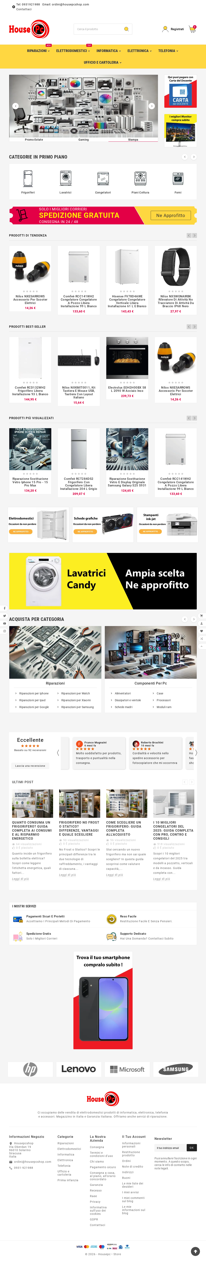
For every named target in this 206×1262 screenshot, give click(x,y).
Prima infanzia (68, 1180)
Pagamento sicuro (103, 1167)
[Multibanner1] (38, 525)
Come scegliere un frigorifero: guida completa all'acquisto (123, 828)
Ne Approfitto (170, 215)
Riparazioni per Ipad (32, 700)
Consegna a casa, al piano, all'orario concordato (103, 1176)
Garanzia (96, 1184)
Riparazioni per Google (34, 707)
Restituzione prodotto (131, 1153)
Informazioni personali (131, 1145)
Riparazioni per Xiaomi (76, 700)
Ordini (126, 1161)
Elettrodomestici (69, 1148)
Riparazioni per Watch (75, 693)
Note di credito (132, 1166)
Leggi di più (20, 878)
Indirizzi (128, 1172)
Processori (164, 700)
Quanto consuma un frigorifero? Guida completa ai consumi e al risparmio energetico (32, 830)
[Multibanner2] (103, 525)
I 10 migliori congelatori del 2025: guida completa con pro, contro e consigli (173, 830)
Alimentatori (123, 693)
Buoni (126, 1177)
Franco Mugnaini (95, 742)
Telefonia (64, 1165)
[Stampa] (83, 106)
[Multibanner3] (167, 525)
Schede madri (124, 707)
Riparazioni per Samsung (77, 707)
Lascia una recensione (30, 765)
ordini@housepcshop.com (32, 1161)
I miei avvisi (130, 1192)
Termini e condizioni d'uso (101, 1154)
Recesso (96, 1190)
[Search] (126, 29)
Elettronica (65, 1160)
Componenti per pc (151, 683)
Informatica (66, 1154)
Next (194, 235)
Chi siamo (97, 1161)
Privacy (95, 1201)
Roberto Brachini (152, 742)
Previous (189, 235)
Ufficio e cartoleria (64, 1173)
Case (160, 693)
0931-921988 (23, 1167)
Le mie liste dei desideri (132, 1185)
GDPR (94, 1219)
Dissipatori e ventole (128, 700)
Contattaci (24, 9)
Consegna (97, 1147)
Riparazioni (55, 683)
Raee (93, 1196)
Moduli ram (164, 707)
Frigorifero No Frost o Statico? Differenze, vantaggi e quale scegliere (79, 828)
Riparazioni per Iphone (34, 693)
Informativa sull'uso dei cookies (98, 1210)
